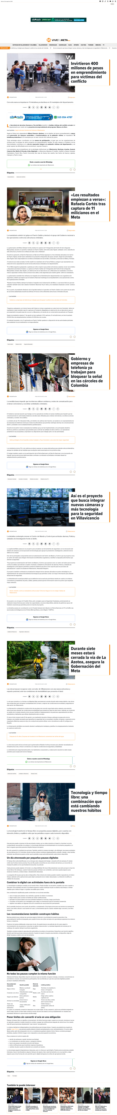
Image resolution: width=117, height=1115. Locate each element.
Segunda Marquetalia (28, 344)
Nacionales (62, 45)
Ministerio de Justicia (34, 479)
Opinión (76, 45)
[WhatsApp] (37, 107)
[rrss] (100, 1)
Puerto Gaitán (10, 344)
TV (103, 45)
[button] (75, 169)
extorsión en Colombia (23, 479)
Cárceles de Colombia (12, 479)
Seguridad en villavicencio (24, 631)
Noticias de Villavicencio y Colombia (25, 45)
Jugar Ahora (15, 1029)
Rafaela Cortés (18, 344)
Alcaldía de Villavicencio (12, 631)
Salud (9, 1075)
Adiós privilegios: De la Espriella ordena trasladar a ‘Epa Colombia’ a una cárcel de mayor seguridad (39, 440)
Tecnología (14, 1075)
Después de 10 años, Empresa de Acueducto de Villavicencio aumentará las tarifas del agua (37, 736)
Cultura (83, 45)
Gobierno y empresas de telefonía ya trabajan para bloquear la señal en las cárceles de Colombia (38, 300)
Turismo (90, 45)
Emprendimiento (11, 176)
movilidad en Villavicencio (23, 773)
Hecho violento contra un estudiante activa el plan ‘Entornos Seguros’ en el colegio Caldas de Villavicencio (37, 591)
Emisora (98, 45)
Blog (70, 45)
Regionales (53, 45)
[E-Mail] (49, 107)
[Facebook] (29, 107)
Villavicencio (43, 45)
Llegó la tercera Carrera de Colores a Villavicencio (30, 130)
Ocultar (112, 3)
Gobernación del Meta (21, 176)
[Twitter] (33, 107)
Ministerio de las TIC (45, 479)
